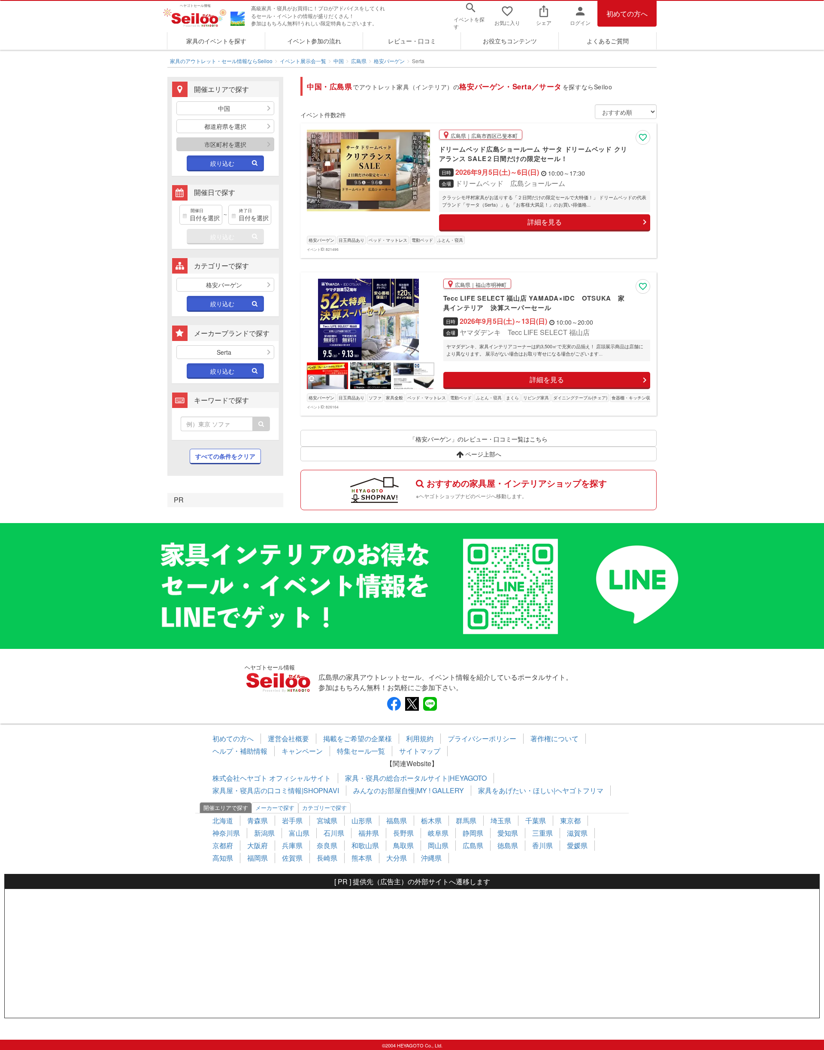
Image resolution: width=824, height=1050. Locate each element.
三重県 (542, 833)
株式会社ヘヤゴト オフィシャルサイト (271, 778)
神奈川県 (226, 833)
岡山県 (438, 845)
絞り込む (222, 163)
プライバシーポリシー (482, 738)
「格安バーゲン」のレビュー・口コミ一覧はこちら (478, 439)
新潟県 (264, 833)
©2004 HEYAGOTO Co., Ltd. (412, 1045)
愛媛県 (577, 845)
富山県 (299, 833)
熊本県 (361, 858)
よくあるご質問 (608, 41)
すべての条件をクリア (225, 456)
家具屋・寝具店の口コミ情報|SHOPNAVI (275, 790)
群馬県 (466, 820)
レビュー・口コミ (412, 41)
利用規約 (419, 738)
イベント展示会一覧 (303, 60)
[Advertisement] (412, 953)
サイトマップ (419, 751)
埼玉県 (501, 820)
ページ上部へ (482, 454)
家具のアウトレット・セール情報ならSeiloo (221, 60)
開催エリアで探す (225, 807)
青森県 (257, 820)
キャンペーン (302, 751)
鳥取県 (403, 845)
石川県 (334, 833)
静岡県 (473, 833)
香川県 (542, 845)
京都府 (222, 845)
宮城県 (327, 820)
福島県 (396, 820)
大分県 (396, 858)
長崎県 (327, 858)
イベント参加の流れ (314, 41)
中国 (338, 60)
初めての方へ (627, 13)
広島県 (359, 60)
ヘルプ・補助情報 (239, 751)
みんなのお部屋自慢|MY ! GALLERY (408, 790)
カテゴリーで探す (324, 807)
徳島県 (507, 845)
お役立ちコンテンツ (510, 41)
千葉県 (535, 820)
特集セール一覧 (361, 751)
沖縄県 (431, 858)
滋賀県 (577, 833)
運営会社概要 (288, 738)
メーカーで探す (274, 807)
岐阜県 (438, 833)
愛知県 (507, 833)
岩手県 (292, 820)
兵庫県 (292, 845)
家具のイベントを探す (216, 41)
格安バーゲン (389, 60)
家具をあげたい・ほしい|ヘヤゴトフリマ (540, 790)
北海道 (222, 820)
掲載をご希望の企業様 (357, 738)
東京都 (570, 820)
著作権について (554, 738)
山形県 (361, 820)
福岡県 (257, 858)
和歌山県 (365, 845)
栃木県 (431, 820)
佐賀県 (292, 858)
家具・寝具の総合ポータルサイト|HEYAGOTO (416, 778)
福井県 (368, 833)
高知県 (222, 858)
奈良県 (327, 845)
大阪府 (257, 845)
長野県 (403, 833)
